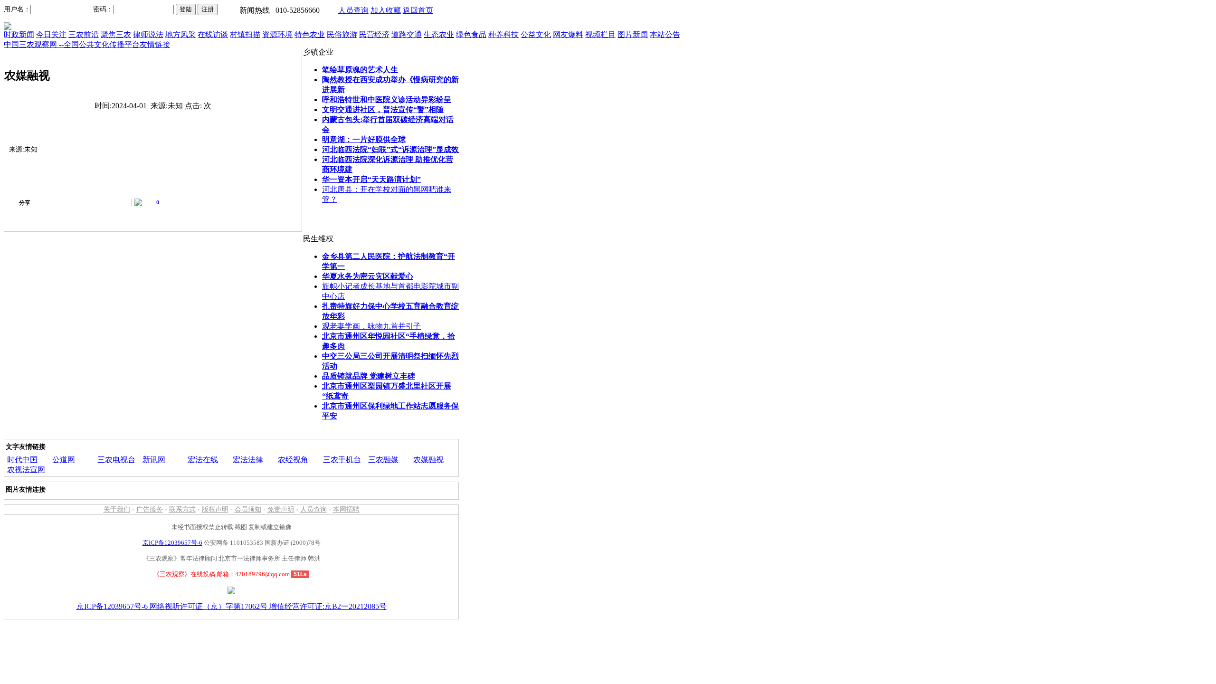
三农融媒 (383, 460)
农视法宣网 (26, 470)
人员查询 (353, 10)
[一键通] (39, 202)
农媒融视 (428, 460)
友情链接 (155, 44)
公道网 (63, 460)
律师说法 (148, 34)
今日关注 (51, 34)
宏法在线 (203, 460)
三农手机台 (342, 460)
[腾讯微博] (96, 202)
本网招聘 (346, 509)
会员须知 (248, 509)
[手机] (115, 202)
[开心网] (77, 202)
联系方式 (182, 509)
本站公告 (665, 34)
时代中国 (22, 460)
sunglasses (74, 433)
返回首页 (418, 10)
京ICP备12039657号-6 (172, 542)
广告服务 (149, 509)
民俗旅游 (342, 34)
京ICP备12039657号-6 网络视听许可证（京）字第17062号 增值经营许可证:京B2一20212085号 (231, 606)
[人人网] (68, 202)
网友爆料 (568, 34)
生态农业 (439, 34)
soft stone (104, 433)
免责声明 (280, 509)
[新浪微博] (49, 202)
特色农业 (309, 34)
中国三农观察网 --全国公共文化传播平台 (72, 44)
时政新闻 (19, 34)
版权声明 (215, 509)
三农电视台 (116, 460)
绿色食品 (471, 34)
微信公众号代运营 (148, 433)
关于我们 (117, 509)
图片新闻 (633, 34)
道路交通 (406, 34)
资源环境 (277, 34)
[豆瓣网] (87, 202)
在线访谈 (213, 34)
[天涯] (106, 202)
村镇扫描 (245, 34)
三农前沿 (83, 34)
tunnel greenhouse (31, 433)
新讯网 (153, 460)
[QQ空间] (58, 202)
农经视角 (293, 460)
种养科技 (503, 34)
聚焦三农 (116, 34)
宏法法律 (248, 460)
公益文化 (536, 34)
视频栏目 (600, 34)
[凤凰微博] (125, 202)
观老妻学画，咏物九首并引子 (371, 326)
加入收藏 (385, 10)
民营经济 (374, 34)
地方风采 (180, 34)
